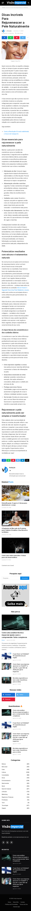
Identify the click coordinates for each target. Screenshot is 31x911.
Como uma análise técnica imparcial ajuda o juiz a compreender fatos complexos (14, 635)
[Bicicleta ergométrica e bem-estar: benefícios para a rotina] (6, 680)
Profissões (5, 800)
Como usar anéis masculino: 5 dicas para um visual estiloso (14, 556)
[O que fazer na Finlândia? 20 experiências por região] (6, 656)
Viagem (4, 808)
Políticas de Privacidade (11, 904)
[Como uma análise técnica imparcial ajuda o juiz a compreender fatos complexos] (15, 622)
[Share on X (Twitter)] (23, 37)
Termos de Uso (24, 904)
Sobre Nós (16, 902)
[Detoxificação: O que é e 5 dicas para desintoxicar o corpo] (15, 493)
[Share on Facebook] (4, 37)
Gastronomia (5, 783)
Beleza (4, 764)
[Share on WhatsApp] (10, 37)
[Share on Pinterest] (16, 37)
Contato (23, 902)
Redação (9, 31)
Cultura (4, 772)
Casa (3, 769)
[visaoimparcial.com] (16, 2)
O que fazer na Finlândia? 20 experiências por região (21, 655)
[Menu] (3, 3)
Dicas (3, 777)
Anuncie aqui (16, 906)
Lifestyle (4, 791)
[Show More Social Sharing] (27, 37)
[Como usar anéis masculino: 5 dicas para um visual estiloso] (15, 545)
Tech (3, 802)
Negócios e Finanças (7, 797)
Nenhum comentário (8, 33)
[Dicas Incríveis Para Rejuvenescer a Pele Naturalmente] (15, 50)
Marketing (4, 794)
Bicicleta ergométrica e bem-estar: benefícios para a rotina (20, 680)
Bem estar (4, 766)
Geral (3, 786)
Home (3, 7)
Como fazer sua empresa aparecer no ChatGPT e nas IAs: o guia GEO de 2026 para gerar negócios (21, 667)
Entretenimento (6, 780)
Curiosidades (5, 775)
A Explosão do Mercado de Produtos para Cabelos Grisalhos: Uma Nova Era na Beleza (15, 530)
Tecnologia (5, 805)
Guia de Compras (6, 789)
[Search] (28, 3)
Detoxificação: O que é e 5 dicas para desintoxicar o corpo (14, 504)
